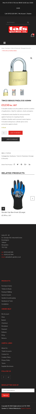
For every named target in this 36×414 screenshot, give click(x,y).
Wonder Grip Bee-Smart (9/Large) (13, 212)
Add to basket (15, 132)
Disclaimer (5, 326)
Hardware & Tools (7, 301)
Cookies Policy (6, 357)
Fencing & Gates (7, 286)
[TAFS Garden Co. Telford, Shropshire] (18, 29)
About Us (5, 348)
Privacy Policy (6, 360)
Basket (29, 13)
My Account (22, 13)
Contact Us (5, 354)
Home (3, 48)
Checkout (5, 323)
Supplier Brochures (7, 366)
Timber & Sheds (7, 289)
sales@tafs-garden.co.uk (13, 257)
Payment (4, 329)
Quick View (18, 193)
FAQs (3, 335)
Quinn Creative (26, 408)
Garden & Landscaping (9, 298)
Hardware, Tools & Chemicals (12, 48)
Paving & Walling (7, 292)
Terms (4, 363)
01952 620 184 (12, 13)
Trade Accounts (7, 351)
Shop (3, 317)
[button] (31, 58)
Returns (4, 338)
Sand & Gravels (6, 295)
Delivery (4, 332)
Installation (5, 304)
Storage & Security (26, 48)
